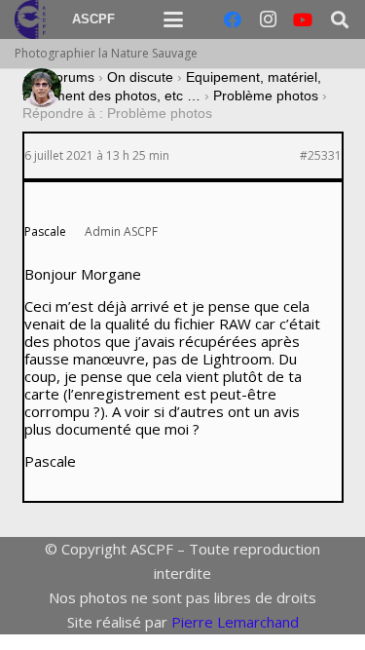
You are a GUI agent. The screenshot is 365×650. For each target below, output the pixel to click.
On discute (140, 77)
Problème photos (265, 95)
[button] (173, 19)
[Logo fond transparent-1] (33, 19)
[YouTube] (302, 19)
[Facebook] (232, 19)
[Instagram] (267, 19)
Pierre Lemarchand (235, 621)
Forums (70, 77)
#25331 (321, 156)
